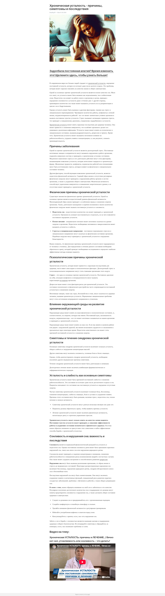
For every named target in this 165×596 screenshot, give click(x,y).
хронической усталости (96, 83)
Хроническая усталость (58, 125)
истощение (64, 280)
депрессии (104, 459)
